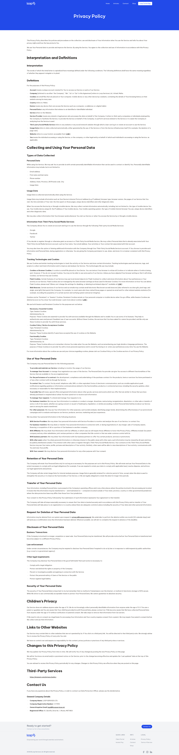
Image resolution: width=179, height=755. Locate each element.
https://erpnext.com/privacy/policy (43, 677)
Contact (126, 3)
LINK (68, 134)
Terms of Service (146, 742)
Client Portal (120, 739)
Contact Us (147, 726)
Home (108, 3)
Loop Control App (145, 3)
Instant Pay (119, 742)
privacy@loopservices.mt (81, 517)
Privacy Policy (145, 739)
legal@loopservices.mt (56, 707)
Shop (134, 3)
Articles (116, 3)
